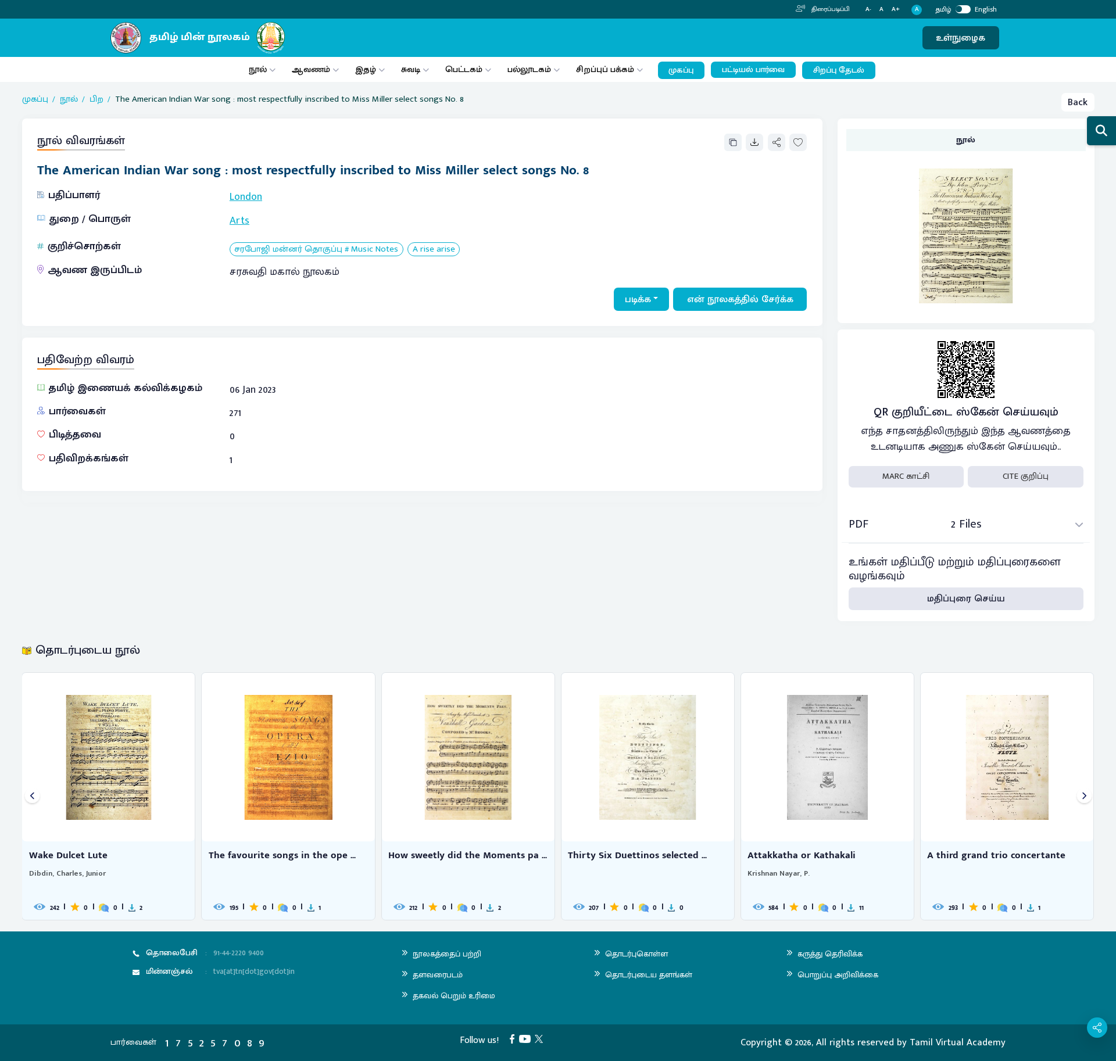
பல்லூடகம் (529, 69)
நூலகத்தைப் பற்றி (447, 954)
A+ (896, 10)
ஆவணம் (312, 69)
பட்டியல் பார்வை (753, 70)
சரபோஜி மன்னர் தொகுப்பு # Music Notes (316, 249)
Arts (239, 221)
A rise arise (434, 249)
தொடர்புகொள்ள (636, 954)
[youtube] (527, 1038)
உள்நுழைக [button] (960, 38)
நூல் (258, 69)
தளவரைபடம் (438, 975)
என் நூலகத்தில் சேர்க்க (740, 299)
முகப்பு (680, 70)
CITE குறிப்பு (1026, 476)
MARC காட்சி (905, 476)
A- (868, 10)
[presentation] (32, 796)
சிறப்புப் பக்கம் (605, 69)
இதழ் (365, 69)
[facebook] (514, 1038)
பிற (96, 99)
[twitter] (541, 1038)
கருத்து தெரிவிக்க (830, 954)
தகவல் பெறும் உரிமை (454, 996)
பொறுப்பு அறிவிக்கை (837, 975)
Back (1078, 102)
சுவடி (410, 69)
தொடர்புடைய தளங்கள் (648, 975)
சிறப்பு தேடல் (838, 70)
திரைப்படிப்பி (830, 9)
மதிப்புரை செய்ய (966, 598)
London (246, 197)
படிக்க (638, 299)
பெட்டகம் (463, 69)
